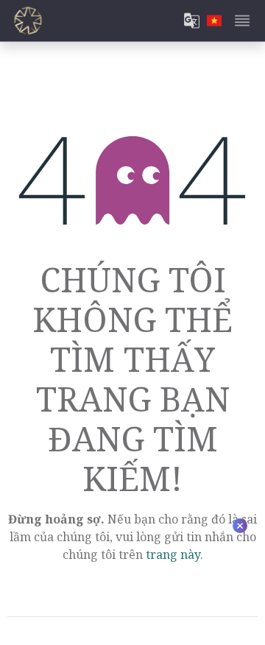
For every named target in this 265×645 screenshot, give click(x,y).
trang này (173, 554)
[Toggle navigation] (242, 20)
